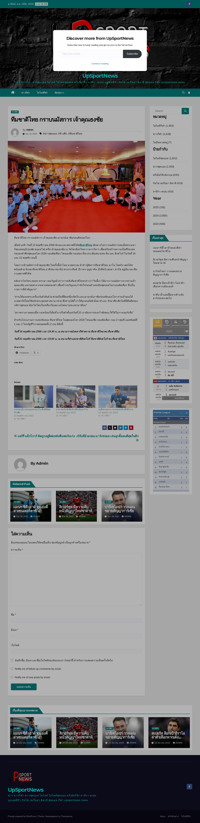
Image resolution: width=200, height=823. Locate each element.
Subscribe (132, 53)
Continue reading (100, 63)
